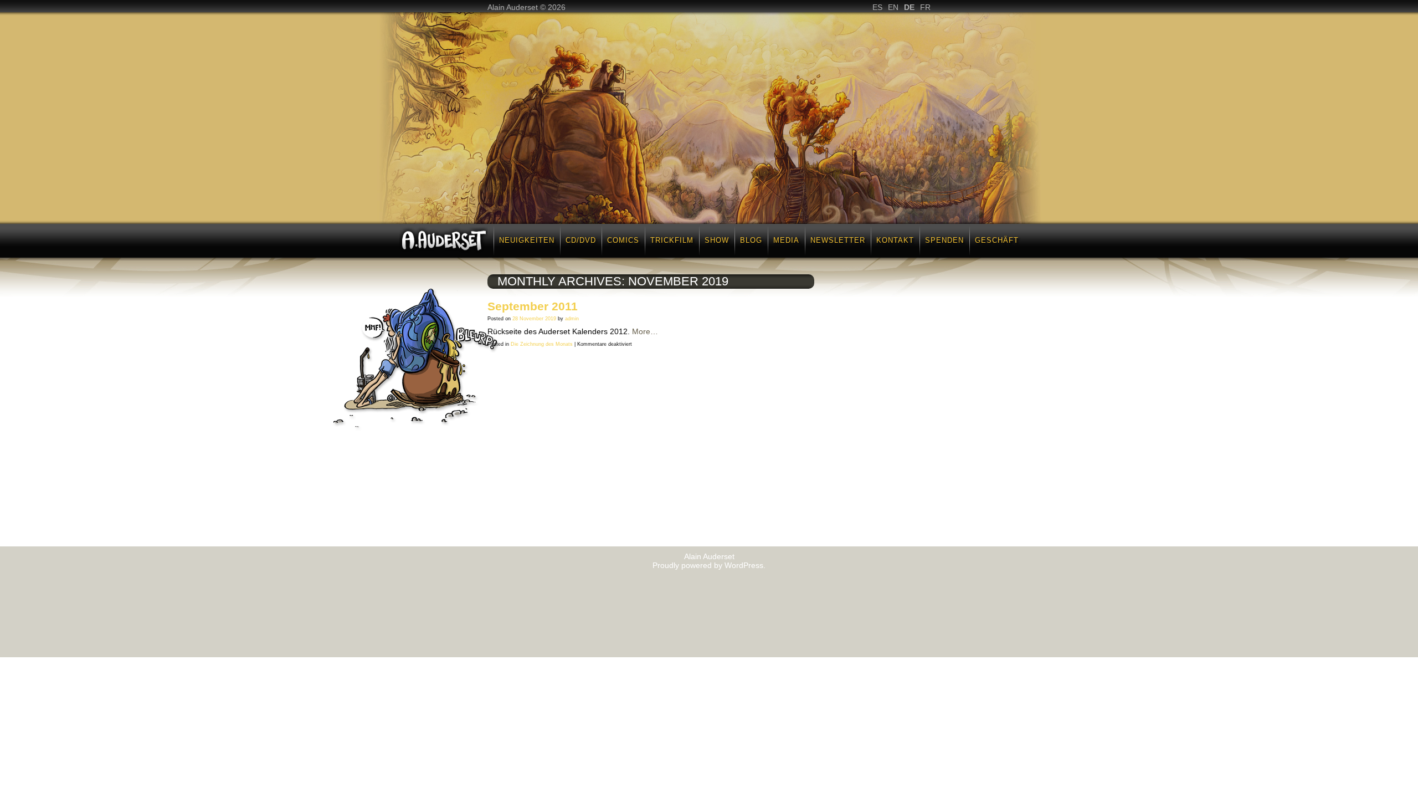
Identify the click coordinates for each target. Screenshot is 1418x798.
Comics (623, 240)
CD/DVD (581, 240)
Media (786, 240)
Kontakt (895, 240)
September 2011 (532, 306)
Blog (751, 240)
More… (645, 331)
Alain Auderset (709, 556)
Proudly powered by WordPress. (709, 565)
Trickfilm (671, 240)
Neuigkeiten (526, 240)
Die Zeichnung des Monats (542, 344)
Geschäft (997, 240)
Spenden (944, 240)
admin (572, 318)
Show (717, 240)
